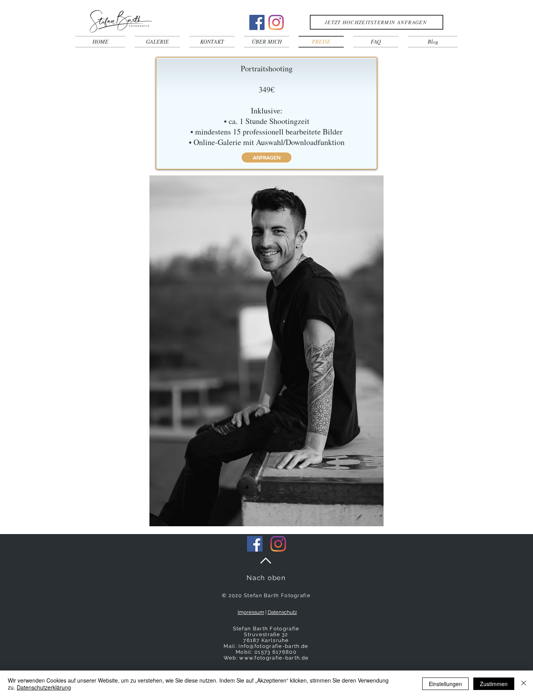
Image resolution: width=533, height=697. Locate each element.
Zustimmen (494, 684)
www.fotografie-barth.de (274, 658)
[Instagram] (276, 22)
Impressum (251, 612)
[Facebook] (257, 22)
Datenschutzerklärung (44, 687)
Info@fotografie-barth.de (273, 646)
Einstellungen (445, 684)
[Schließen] (523, 684)
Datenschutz (282, 612)
